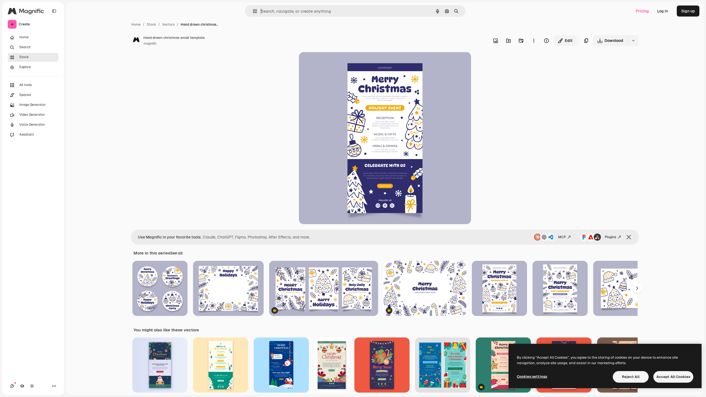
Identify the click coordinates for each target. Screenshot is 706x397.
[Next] (637, 288)
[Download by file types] (633, 40)
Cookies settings (532, 376)
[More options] (533, 40)
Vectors (168, 24)
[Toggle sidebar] (54, 11)
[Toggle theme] (32, 386)
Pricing (642, 11)
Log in (662, 11)
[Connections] (12, 386)
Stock (151, 24)
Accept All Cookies (673, 376)
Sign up (688, 11)
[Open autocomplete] (252, 11)
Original (334, 62)
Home (136, 24)
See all (176, 253)
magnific (150, 43)
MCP (562, 237)
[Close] (628, 237)
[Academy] (22, 386)
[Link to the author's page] (136, 41)
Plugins (610, 237)
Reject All (631, 376)
